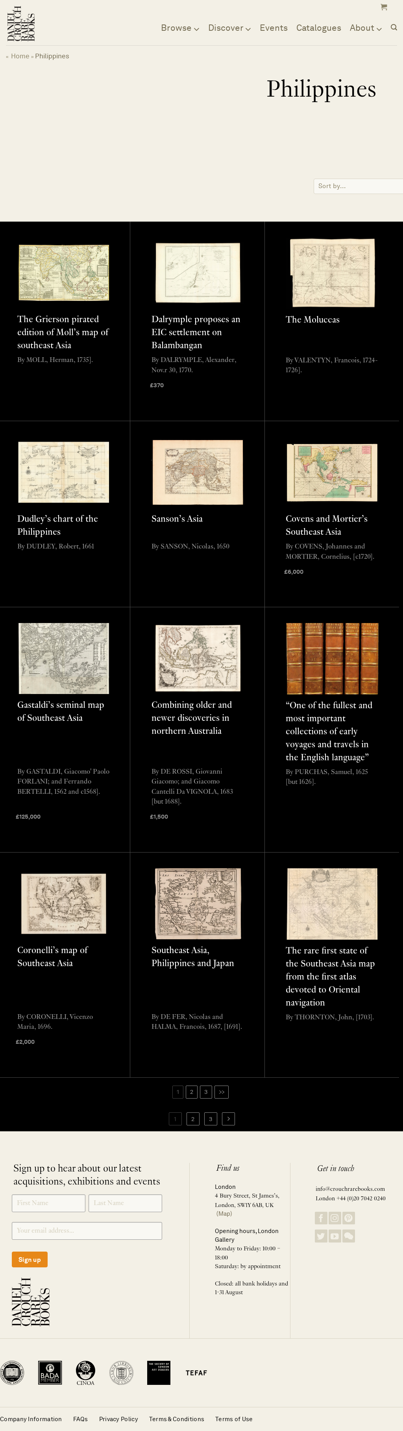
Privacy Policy (118, 1419)
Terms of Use (234, 1419)
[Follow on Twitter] (321, 1236)
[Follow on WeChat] (348, 1236)
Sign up (29, 1259)
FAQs (80, 1419)
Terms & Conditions (176, 1419)
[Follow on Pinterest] (348, 1218)
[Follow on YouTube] (335, 1236)
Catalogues (318, 27)
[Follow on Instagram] (335, 1218)
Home (20, 56)
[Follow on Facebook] (321, 1218)
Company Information (31, 1419)
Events (274, 27)
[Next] (228, 1119)
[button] (383, 7)
